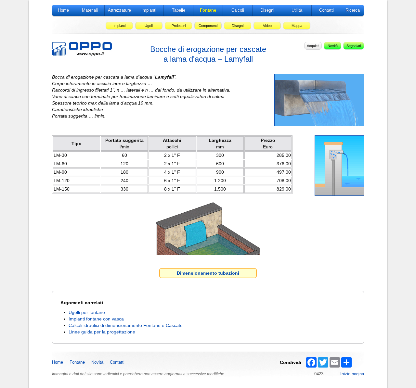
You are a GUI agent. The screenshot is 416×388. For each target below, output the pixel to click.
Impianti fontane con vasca (96, 318)
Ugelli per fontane (87, 312)
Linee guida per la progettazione (102, 331)
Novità (97, 362)
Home (57, 362)
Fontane (77, 362)
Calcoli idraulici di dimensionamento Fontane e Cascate (126, 325)
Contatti (117, 362)
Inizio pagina (352, 373)
